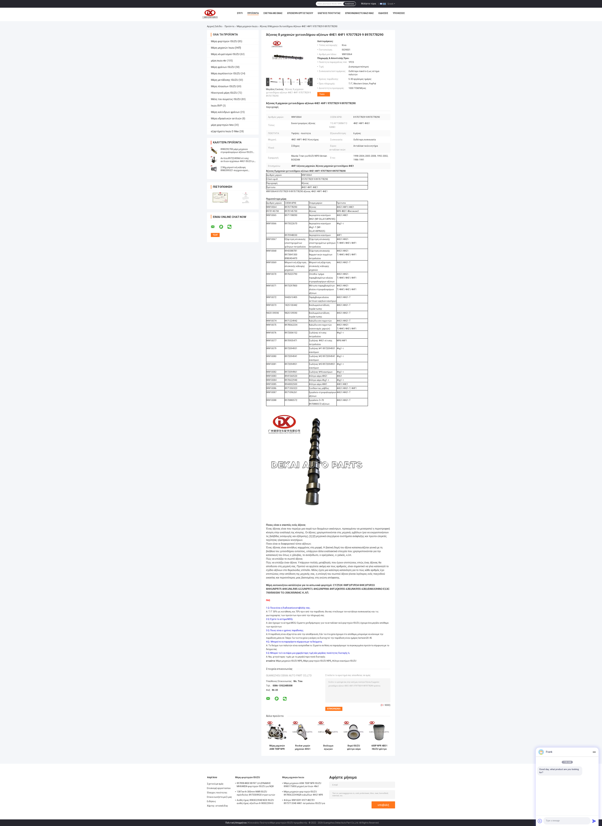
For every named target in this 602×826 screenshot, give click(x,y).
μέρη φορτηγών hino (222, 124)
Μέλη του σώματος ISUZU (226, 99)
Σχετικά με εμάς (273, 13)
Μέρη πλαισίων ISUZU (223, 86)
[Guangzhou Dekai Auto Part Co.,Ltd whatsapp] (223, 227)
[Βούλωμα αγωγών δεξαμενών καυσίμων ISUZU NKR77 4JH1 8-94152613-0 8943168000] (328, 732)
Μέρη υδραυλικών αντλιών (226, 118)
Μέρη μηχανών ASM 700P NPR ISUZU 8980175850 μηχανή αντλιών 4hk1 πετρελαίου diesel (277, 747)
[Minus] (594, 752)
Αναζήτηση (349, 4)
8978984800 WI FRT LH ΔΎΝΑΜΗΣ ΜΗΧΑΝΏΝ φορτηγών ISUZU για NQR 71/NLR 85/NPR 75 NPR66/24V (255, 785)
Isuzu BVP (216, 105)
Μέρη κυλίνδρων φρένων (225, 112)
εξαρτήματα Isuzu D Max (225, 131)
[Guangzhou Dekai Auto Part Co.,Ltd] (210, 14)
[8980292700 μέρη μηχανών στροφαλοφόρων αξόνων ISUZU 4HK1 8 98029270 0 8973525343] (214, 151)
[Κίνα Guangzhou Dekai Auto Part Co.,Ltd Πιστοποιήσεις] (220, 198)
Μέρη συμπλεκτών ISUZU (225, 73)
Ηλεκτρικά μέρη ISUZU (224, 92)
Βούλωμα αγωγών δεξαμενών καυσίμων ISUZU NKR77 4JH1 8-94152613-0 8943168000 (328, 747)
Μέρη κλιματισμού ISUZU (225, 54)
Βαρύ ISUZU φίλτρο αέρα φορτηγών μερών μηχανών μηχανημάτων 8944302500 (353, 747)
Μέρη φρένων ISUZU (223, 67)
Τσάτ (322, 94)
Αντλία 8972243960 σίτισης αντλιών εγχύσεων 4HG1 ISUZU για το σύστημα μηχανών (238, 161)
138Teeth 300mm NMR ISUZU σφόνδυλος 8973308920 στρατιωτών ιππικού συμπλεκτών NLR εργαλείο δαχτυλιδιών (256, 793)
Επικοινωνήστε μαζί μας (359, 13)
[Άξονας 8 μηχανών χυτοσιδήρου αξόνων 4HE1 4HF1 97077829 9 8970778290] (288, 58)
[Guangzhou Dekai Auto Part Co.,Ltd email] (215, 227)
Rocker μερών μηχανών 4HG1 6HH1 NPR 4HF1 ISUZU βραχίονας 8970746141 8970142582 (303, 747)
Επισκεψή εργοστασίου (300, 13)
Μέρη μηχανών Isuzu (247, 26)
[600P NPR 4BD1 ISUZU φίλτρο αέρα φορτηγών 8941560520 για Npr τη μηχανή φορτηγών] (379, 732)
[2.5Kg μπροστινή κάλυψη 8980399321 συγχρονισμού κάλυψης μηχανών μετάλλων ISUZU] (214, 169)
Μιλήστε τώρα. (368, 3)
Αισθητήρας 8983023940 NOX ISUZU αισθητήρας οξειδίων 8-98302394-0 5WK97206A (255, 802)
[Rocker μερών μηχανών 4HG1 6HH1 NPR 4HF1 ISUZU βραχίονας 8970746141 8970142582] (303, 732)
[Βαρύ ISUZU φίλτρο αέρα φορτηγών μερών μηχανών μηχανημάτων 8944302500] (354, 732)
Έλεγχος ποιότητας (329, 13)
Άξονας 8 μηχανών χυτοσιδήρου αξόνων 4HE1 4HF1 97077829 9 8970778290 (288, 92)
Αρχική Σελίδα (214, 26)
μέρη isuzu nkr (218, 60)
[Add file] (540, 821)
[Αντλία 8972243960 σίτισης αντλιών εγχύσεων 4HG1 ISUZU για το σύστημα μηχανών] (214, 160)
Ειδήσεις (383, 13)
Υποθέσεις (399, 13)
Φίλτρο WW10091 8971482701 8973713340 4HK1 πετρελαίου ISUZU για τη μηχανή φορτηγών (304, 802)
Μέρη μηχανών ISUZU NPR (289, 661)
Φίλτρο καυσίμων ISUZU (344, 661)
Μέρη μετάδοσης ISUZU (224, 79)
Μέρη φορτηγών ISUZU (224, 41)
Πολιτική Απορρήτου (236, 822)
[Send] (594, 821)
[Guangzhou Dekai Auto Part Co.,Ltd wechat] (231, 227)
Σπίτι (240, 13)
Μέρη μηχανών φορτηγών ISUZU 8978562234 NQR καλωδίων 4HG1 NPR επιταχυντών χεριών (303, 793)
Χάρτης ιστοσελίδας (217, 806)
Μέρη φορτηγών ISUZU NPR (317, 661)
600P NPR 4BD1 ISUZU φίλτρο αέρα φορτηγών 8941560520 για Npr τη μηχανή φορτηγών (379, 747)
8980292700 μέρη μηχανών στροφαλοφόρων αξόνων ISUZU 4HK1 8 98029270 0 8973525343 (237, 152)
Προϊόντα (253, 13)
